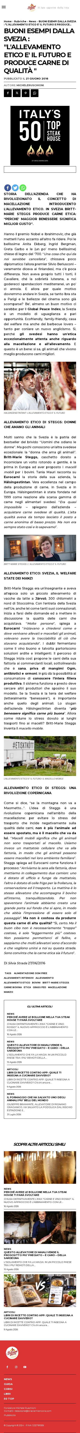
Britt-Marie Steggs (56, 982)
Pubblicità (10, 1415)
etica (27, 987)
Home (8, 21)
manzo (8, 992)
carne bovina (13, 987)
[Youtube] (24, 1367)
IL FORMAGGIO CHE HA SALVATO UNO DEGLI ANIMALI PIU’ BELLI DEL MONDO (36, 1099)
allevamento (45, 978)
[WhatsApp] (34, 93)
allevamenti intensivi (19, 978)
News (32, 21)
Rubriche (20, 21)
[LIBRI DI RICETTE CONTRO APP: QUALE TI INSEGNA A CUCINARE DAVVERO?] (40, 1290)
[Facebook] (8, 93)
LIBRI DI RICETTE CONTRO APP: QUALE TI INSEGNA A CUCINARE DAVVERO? (34, 1074)
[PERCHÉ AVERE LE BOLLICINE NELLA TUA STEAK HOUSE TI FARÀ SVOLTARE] (40, 1167)
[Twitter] (17, 93)
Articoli (12, 1069)
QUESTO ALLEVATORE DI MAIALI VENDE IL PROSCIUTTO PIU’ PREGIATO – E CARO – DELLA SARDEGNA (38, 1047)
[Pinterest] (26, 93)
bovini (36, 982)
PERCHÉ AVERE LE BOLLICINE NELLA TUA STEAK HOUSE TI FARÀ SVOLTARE (38, 1018)
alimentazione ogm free (30, 973)
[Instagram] (16, 1367)
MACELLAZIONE (57, 987)
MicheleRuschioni (30, 85)
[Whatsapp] (22, 187)
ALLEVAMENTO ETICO (17, 982)
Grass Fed (39, 987)
